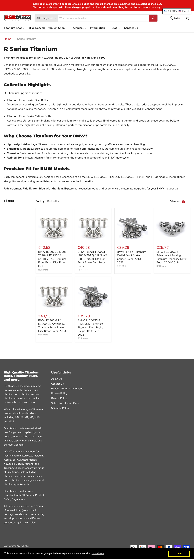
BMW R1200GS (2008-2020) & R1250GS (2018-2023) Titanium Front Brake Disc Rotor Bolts (53, 259)
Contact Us (131, 28)
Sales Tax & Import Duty (65, 403)
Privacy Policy (59, 393)
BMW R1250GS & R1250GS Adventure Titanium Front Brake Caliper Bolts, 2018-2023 (90, 328)
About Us (56, 379)
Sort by (40, 201)
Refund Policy (59, 398)
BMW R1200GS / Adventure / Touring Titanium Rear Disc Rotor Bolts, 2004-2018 (171, 257)
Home (7, 39)
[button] (177, 11)
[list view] (188, 201)
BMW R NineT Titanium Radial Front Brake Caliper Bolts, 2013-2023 (131, 257)
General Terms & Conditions (67, 388)
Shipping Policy (60, 408)
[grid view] (183, 201)
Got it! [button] (179, 553)
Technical (77, 28)
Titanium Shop (13, 28)
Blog (115, 28)
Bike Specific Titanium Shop (47, 28)
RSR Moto (43, 269)
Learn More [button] (98, 553)
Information (98, 28)
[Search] (153, 18)
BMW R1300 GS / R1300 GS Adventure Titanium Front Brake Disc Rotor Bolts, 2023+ (53, 326)
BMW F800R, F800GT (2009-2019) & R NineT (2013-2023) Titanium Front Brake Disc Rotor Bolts (92, 259)
